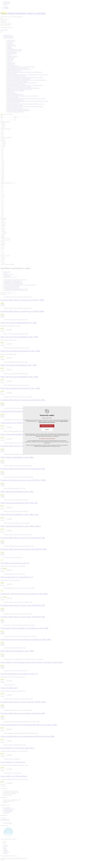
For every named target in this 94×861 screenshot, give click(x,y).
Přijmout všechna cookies (47, 425)
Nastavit (47, 429)
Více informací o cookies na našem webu (47, 438)
